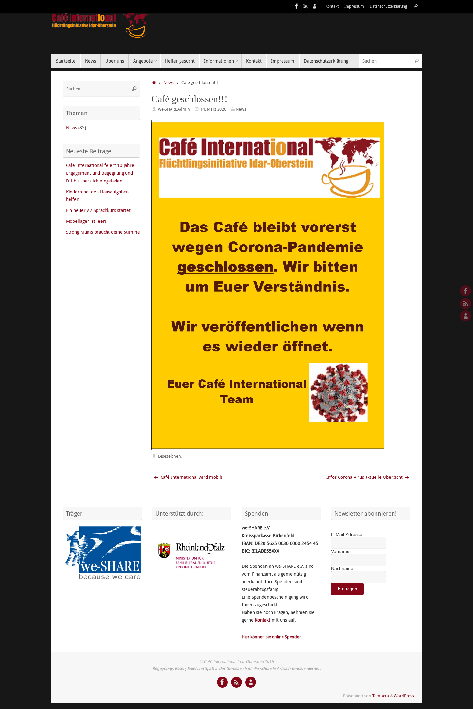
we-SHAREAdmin (174, 109)
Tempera (380, 696)
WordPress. (404, 696)
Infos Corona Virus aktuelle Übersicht (365, 477)
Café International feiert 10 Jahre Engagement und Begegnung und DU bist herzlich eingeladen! (100, 173)
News (168, 82)
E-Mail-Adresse (346, 534)
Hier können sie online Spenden (272, 637)
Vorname (340, 551)
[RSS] (305, 6)
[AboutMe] (314, 6)
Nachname (342, 568)
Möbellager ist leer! (86, 221)
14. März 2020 (213, 109)
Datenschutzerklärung (388, 6)
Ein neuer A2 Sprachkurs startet (98, 210)
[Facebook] (296, 6)
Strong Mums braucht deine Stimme (103, 232)
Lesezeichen (169, 456)
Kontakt (332, 6)
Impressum (354, 6)
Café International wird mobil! (190, 477)
